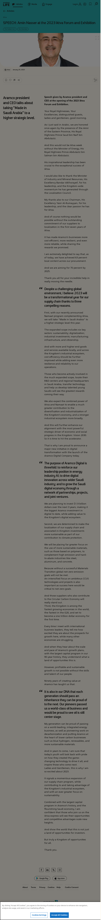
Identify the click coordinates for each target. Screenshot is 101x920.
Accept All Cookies (59, 915)
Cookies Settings (39, 915)
